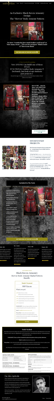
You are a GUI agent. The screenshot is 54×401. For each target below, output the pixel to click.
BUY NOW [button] (27, 321)
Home (18, 3)
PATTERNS (37, 3)
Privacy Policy (48, 398)
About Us (21, 3)
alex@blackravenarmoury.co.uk (25, 310)
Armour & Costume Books (29, 3)
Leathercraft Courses (44, 3)
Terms (43, 398)
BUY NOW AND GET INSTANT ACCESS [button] (26, 52)
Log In (50, 3)
